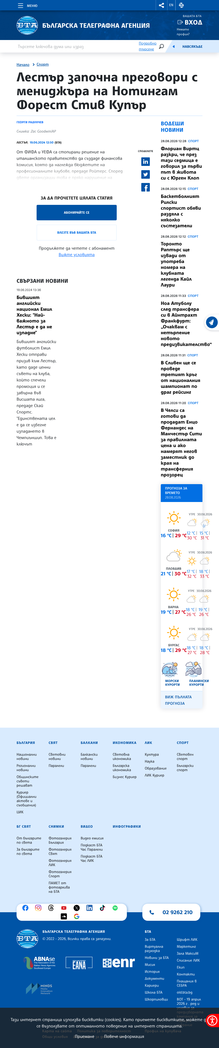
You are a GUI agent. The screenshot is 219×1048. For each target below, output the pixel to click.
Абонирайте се (76, 212)
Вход (193, 22)
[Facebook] (26, 908)
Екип (181, 967)
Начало (23, 65)
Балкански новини (89, 756)
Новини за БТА (157, 958)
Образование (156, 768)
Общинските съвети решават (27, 781)
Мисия (150, 965)
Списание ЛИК (188, 960)
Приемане (84, 1036)
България (26, 743)
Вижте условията (77, 254)
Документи (154, 979)
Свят (53, 743)
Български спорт (185, 768)
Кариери (152, 985)
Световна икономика (122, 756)
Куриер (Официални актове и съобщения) (26, 798)
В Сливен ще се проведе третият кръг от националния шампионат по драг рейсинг (180, 377)
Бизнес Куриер (125, 777)
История (152, 972)
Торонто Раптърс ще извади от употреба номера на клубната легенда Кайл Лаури (176, 264)
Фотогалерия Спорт (60, 874)
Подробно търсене (148, 46)
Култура (152, 754)
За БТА (150, 940)
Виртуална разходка (154, 949)
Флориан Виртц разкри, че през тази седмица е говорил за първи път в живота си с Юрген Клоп (181, 163)
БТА (148, 932)
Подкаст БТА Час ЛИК (91, 858)
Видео (87, 826)
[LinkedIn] (90, 908)
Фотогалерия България (60, 840)
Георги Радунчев (30, 122)
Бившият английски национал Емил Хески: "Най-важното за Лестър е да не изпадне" (34, 315)
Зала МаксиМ (187, 953)
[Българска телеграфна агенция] (27, 938)
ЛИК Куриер (154, 775)
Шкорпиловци (156, 999)
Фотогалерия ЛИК (60, 863)
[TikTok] (103, 908)
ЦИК (20, 812)
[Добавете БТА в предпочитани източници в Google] (78, 916)
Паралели (56, 766)
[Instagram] (39, 908)
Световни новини (57, 756)
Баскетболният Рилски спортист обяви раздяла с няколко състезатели (181, 211)
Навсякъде (192, 47)
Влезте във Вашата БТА (76, 232)
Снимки (56, 826)
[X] (78, 908)
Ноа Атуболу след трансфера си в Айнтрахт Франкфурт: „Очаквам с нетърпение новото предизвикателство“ (186, 323)
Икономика (124, 743)
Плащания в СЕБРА (187, 983)
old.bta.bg (185, 992)
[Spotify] (116, 908)
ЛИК (148, 743)
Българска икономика (122, 768)
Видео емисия (92, 838)
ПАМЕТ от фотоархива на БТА (59, 887)
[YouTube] (65, 908)
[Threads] (52, 908)
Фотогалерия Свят (60, 851)
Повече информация (124, 1036)
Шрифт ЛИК (187, 940)
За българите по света (28, 851)
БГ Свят (24, 826)
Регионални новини (26, 768)
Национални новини (27, 756)
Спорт (43, 64)
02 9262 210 (177, 912)
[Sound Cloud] (65, 916)
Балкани (89, 743)
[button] (161, 5)
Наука (149, 761)
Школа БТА (153, 992)
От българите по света (29, 840)
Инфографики (127, 826)
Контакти (186, 974)
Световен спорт (185, 756)
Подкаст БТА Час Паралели (92, 847)
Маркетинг (186, 947)
